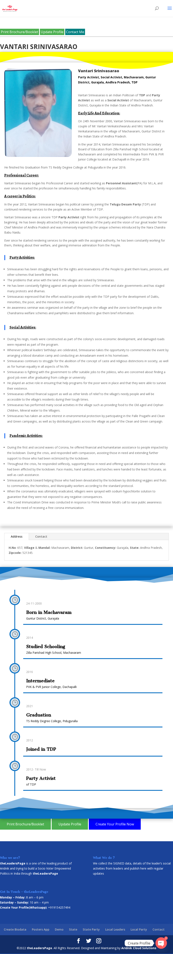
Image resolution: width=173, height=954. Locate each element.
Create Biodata (15, 929)
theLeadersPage (39, 948)
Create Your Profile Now (115, 824)
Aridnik (4, 868)
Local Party (139, 929)
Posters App (40, 929)
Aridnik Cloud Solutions (138, 948)
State (73, 929)
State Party (91, 929)
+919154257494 (59, 907)
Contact (41, 536)
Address (16, 536)
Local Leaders (115, 929)
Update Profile (52, 32)
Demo (59, 929)
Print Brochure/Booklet (19, 32)
